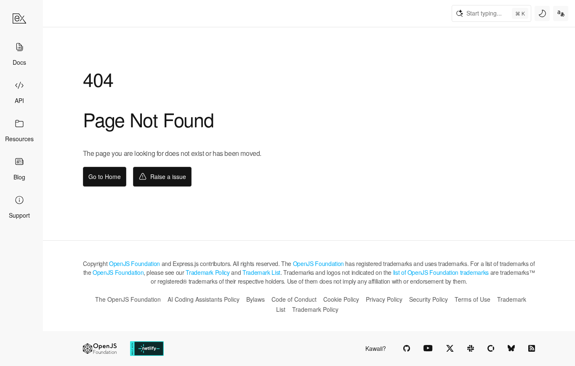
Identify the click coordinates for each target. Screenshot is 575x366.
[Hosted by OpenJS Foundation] (100, 348)
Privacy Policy (384, 299)
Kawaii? (375, 348)
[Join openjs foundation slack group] (470, 348)
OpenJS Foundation (134, 263)
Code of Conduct (294, 299)
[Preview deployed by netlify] (147, 348)
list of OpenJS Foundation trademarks (441, 272)
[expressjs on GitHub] (406, 348)
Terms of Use (472, 299)
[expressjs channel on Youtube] (427, 348)
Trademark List (261, 272)
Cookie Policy (341, 299)
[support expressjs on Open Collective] (490, 348)
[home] (19, 18)
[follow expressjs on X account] (450, 348)
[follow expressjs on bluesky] (511, 348)
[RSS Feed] (531, 348)
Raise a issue (168, 176)
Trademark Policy (207, 272)
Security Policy (428, 299)
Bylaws (255, 299)
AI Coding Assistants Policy (204, 299)
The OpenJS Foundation (128, 299)
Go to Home (104, 176)
